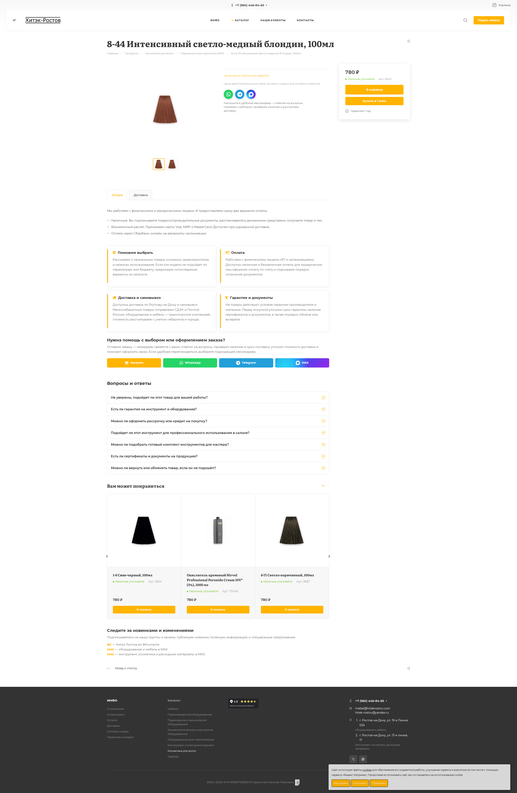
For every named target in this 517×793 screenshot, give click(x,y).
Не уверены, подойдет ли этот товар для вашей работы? (159, 397)
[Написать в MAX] (251, 94)
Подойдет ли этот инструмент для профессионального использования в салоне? (180, 433)
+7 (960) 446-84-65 (249, 5)
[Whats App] (363, 759)
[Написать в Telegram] (239, 94)
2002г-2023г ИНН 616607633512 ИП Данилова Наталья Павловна (250, 782)
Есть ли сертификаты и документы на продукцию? (154, 456)
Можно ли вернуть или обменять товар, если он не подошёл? (163, 468)
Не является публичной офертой (246, 75)
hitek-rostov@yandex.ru (372, 712)
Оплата (117, 195)
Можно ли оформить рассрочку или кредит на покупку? (159, 421)
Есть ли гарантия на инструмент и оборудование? (154, 409)
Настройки (341, 783)
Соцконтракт (116, 714)
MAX (110, 649)
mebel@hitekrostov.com (372, 708)
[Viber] (353, 759)
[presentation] (107, 560)
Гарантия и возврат (120, 737)
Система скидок (118, 731)
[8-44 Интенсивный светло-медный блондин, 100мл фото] (165, 109)
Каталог (174, 700)
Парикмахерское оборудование (190, 714)
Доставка (141, 195)
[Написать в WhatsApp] (228, 94)
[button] (323, 485)
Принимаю (379, 783)
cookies (367, 769)
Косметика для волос (182, 750)
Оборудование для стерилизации (191, 739)
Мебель (173, 708)
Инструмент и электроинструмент (191, 745)
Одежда (173, 756)
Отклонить (360, 783)
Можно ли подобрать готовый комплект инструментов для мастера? (170, 444)
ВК (109, 644)
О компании (115, 708)
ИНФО (112, 700)
